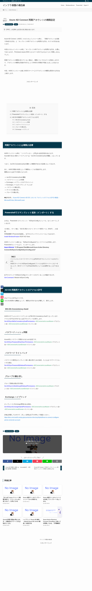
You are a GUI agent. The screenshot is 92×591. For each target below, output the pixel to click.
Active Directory (8, 24)
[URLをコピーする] (57, 461)
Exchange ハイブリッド (22, 129)
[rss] (85, 1)
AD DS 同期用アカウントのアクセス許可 (25, 117)
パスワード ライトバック (23, 124)
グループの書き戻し (21, 127)
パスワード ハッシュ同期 (23, 122)
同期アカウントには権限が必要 (22, 111)
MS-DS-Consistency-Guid (23, 120)
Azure (16, 24)
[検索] (88, 1)
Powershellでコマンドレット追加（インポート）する (29, 114)
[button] (7, 461)
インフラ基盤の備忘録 (14, 5)
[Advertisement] (32, 90)
